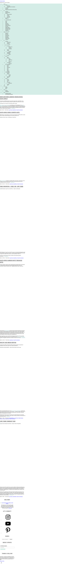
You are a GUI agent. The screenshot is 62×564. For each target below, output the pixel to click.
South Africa (7, 418)
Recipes (1, 418)
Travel (10, 418)
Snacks (4, 418)
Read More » (13, 108)
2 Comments (13, 418)
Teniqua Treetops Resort (20, 336)
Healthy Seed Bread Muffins (8, 342)
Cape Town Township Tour (7, 421)
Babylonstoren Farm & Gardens (4, 105)
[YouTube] (8, 526)
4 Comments (21, 496)
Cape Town (10, 496)
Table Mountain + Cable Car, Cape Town (11, 186)
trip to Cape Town (3, 180)
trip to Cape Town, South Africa (16, 410)
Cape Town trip (7, 330)
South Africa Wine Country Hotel (10, 112)
